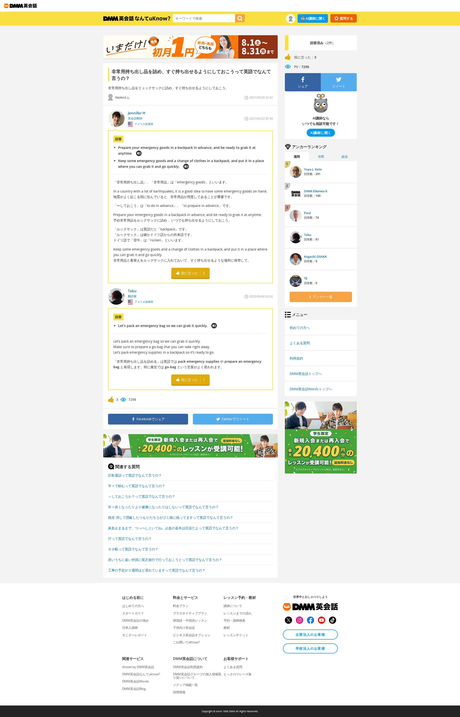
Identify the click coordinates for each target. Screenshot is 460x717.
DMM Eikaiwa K (315, 191)
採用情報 (179, 692)
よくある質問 (300, 343)
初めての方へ (300, 327)
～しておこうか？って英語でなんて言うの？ (141, 496)
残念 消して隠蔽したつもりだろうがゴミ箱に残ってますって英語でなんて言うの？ (170, 517)
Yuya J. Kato (313, 169)
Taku (307, 235)
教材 (227, 627)
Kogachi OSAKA (315, 256)
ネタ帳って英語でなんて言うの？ (133, 549)
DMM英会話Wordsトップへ (311, 389)
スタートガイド (133, 613)
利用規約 (296, 358)
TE (305, 278)
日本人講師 (130, 627)
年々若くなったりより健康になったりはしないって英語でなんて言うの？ (163, 507)
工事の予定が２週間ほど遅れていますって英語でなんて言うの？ (156, 570)
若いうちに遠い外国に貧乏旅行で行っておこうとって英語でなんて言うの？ (165, 559)
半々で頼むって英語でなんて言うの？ (136, 486)
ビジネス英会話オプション (191, 635)
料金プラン (181, 606)
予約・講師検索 (234, 620)
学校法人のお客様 (310, 648)
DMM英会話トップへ (306, 373)
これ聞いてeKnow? (186, 642)
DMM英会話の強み (135, 620)
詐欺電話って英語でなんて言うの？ (135, 475)
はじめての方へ (133, 606)
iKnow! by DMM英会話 (138, 667)
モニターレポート (134, 635)
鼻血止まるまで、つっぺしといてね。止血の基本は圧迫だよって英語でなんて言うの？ (173, 528)
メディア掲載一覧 (185, 685)
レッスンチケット (236, 635)
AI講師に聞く (316, 18)
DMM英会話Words (135, 681)
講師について (233, 606)
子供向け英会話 (184, 627)
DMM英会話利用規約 (188, 667)
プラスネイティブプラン (190, 613)
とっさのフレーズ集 (238, 674)
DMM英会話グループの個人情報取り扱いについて (197, 676)
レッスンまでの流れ (238, 613)
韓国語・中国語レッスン (190, 620)
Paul (307, 213)
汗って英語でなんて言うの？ (130, 538)
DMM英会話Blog (134, 689)
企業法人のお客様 (310, 634)
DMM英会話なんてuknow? (141, 674)
